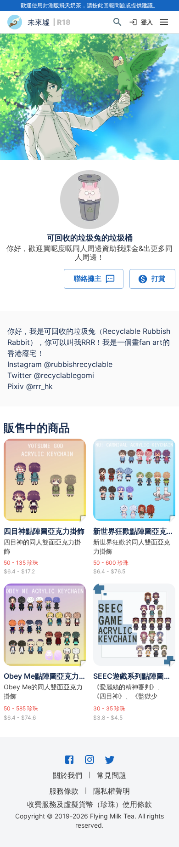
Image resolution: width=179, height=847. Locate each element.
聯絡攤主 (87, 278)
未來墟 (39, 22)
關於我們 (67, 775)
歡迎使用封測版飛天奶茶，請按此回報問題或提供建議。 (89, 5)
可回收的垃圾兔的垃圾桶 (90, 237)
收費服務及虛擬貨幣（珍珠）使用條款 (89, 803)
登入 (147, 22)
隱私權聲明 (111, 790)
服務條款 (63, 790)
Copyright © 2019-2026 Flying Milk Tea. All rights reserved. (89, 820)
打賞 (158, 278)
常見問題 (111, 775)
